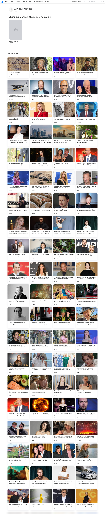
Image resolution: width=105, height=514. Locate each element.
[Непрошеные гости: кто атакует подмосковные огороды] (41, 386)
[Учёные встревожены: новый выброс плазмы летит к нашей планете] (41, 408)
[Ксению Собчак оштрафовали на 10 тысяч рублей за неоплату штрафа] (18, 272)
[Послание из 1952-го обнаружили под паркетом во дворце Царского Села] (18, 67)
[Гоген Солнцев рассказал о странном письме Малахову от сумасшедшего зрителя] (64, 317)
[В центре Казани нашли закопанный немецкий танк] (64, 113)
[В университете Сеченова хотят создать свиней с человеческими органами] (41, 204)
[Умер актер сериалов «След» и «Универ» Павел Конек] (64, 204)
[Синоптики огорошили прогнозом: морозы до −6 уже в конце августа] (18, 204)
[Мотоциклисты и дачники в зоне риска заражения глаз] (18, 454)
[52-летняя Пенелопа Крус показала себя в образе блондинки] (41, 431)
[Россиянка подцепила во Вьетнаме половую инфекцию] (18, 158)
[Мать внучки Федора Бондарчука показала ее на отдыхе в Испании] (18, 499)
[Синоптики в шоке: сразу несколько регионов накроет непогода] (41, 340)
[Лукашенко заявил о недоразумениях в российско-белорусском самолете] (18, 90)
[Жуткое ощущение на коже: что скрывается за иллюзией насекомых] (64, 477)
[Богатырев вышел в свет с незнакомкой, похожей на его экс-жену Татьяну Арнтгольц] (18, 340)
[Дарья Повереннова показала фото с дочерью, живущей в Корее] (87, 226)
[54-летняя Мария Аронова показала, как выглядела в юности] (18, 295)
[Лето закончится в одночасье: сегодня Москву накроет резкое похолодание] (41, 136)
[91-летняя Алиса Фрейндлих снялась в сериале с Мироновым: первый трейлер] (87, 67)
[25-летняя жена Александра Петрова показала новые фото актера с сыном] (64, 158)
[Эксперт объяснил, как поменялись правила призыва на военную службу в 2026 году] (87, 295)
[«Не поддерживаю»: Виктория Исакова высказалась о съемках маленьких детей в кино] (87, 204)
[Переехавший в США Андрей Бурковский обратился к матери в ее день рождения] (41, 90)
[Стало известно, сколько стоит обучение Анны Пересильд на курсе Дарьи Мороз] (87, 340)
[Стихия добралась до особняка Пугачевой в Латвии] (18, 181)
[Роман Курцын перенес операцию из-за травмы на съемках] (41, 477)
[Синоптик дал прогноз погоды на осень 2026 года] (18, 113)
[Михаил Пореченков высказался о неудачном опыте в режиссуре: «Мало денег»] (64, 499)
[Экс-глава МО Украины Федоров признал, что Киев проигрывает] (41, 226)
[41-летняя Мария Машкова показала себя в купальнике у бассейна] (18, 477)
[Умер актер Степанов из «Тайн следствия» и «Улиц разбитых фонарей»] (87, 317)
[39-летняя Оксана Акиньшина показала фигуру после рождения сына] (87, 386)
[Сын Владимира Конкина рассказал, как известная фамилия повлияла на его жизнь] (87, 90)
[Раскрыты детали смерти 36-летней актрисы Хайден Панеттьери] (41, 113)
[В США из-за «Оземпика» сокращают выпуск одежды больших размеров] (64, 363)
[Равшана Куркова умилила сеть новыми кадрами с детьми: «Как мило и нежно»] (41, 272)
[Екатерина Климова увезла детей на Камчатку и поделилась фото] (87, 272)
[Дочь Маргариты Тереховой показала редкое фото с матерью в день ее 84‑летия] (87, 363)
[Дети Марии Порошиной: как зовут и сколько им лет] (41, 67)
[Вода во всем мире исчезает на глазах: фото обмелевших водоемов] (41, 181)
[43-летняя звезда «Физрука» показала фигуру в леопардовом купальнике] (87, 499)
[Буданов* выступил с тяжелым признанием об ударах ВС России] (87, 408)
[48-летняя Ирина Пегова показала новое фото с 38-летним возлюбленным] (87, 249)
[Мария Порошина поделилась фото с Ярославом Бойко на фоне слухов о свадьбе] (64, 67)
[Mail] (2, 1)
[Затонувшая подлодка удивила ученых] (41, 295)
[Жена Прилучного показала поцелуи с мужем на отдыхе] (41, 454)
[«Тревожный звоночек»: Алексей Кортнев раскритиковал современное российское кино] (64, 272)
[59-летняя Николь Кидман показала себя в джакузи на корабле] (87, 454)
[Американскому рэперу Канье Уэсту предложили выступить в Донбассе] (87, 431)
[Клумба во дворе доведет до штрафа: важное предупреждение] (87, 136)
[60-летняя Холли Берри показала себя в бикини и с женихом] (41, 363)
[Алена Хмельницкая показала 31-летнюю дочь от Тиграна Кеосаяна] (18, 317)
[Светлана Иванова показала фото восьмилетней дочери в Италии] (64, 431)
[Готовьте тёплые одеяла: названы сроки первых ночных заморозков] (64, 249)
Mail (2, 513)
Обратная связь (99, 513)
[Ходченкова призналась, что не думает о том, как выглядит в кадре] (64, 408)
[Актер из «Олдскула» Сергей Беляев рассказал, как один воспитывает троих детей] (64, 295)
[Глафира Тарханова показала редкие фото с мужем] (18, 363)
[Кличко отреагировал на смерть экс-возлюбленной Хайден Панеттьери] (87, 158)
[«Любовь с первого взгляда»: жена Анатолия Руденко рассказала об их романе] (18, 249)
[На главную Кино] (5, 1)
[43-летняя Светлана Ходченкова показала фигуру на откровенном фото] (18, 226)
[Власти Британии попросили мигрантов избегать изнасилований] (64, 136)
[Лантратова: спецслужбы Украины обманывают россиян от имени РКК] (41, 317)
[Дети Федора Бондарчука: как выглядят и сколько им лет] (64, 90)
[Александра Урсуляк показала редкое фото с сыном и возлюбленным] (41, 249)
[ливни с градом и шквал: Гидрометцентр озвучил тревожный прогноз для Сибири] (41, 499)
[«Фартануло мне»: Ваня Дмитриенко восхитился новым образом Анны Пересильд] (64, 340)
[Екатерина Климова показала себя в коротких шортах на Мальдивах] (64, 226)
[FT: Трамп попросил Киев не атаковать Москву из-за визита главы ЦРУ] (87, 113)
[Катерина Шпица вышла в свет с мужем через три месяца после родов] (18, 136)
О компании (6, 513)
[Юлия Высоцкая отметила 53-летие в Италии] (64, 386)
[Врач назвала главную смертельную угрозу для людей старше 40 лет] (18, 386)
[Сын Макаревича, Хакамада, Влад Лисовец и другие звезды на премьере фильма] (41, 158)
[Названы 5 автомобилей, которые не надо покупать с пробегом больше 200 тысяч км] (87, 477)
